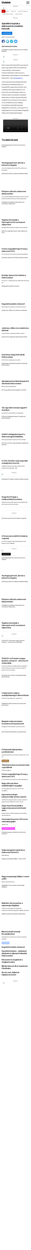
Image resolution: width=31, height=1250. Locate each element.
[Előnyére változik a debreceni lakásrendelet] (15, 181)
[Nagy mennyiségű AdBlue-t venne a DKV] (15, 866)
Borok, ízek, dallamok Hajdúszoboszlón (10, 974)
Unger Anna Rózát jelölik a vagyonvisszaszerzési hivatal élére (14, 808)
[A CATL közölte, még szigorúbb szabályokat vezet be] (15, 450)
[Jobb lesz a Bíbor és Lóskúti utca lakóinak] (15, 317)
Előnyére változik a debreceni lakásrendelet (14, 193)
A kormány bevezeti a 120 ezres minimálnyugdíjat (15, 820)
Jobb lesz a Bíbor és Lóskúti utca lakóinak (15, 329)
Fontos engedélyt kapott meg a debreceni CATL (15, 250)
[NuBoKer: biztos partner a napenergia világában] (15, 892)
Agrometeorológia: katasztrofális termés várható (14, 796)
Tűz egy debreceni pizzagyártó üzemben (14, 409)
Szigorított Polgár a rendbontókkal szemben (12, 498)
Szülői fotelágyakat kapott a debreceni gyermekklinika (13, 435)
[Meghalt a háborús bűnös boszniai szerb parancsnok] (15, 710)
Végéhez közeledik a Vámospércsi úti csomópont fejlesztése (13, 222)
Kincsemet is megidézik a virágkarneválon (12, 961)
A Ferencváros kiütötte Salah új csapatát (14, 537)
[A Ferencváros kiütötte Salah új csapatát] (15, 525)
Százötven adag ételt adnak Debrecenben (13, 356)
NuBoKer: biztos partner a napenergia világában (12, 904)
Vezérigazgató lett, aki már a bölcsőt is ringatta (13, 164)
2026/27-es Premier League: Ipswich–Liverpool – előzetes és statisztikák (15, 661)
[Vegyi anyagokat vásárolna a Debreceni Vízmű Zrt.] (15, 839)
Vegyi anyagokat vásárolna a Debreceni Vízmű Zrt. (13, 851)
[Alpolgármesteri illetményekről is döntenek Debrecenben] (15, 370)
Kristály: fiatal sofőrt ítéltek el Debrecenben (14, 276)
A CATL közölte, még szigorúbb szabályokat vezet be (15, 462)
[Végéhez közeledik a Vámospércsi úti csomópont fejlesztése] (15, 209)
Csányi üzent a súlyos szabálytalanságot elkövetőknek (15, 694)
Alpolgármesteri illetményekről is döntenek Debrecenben (15, 382)
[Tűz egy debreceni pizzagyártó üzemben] (15, 397)
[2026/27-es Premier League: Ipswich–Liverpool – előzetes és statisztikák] (15, 648)
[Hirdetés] (15, 8)
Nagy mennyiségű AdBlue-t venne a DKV (15, 878)
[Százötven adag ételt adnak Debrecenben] (15, 344)
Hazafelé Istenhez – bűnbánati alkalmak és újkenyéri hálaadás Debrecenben (14, 953)
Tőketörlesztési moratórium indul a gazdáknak (15, 766)
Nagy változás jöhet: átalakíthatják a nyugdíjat (12, 784)
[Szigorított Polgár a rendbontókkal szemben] (15, 486)
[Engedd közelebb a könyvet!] (15, 293)
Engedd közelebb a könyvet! (13, 304)
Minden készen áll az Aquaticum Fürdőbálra (15, 967)
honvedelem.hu (18, 78)
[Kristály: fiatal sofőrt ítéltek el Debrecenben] (15, 265)
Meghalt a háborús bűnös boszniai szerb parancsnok (13, 722)
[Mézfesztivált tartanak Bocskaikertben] (15, 921)
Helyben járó (7, 33)
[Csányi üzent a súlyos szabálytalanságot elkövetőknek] (15, 682)
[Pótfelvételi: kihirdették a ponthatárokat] (15, 739)
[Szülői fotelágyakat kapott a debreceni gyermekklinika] (15, 423)
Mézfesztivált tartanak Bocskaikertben (11, 933)
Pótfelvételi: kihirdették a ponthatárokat (12, 751)
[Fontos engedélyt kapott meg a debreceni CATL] (15, 238)
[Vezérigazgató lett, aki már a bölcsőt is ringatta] (15, 152)
